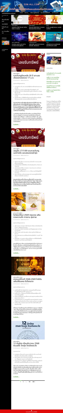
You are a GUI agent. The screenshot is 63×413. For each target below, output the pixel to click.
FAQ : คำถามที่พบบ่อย (5, 32)
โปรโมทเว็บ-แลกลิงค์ (5, 27)
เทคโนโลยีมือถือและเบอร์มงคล (8, 13)
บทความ (26, 12)
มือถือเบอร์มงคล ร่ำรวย (25, 80)
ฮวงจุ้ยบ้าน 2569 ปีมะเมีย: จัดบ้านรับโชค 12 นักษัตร (19, 28)
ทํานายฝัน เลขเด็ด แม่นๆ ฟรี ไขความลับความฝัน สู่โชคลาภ (19, 45)
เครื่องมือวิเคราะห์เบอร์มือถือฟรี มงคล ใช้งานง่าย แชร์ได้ (53, 45)
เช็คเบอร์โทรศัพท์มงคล (5, 20)
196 (29, 381)
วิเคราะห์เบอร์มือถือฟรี (45, 12)
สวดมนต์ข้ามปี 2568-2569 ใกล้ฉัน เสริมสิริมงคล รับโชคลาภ (27, 280)
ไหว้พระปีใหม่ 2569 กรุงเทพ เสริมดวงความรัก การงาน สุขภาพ (27, 216)
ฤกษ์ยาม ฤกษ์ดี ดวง (15, 25)
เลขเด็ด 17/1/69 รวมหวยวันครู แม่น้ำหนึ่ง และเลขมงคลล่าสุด (26, 152)
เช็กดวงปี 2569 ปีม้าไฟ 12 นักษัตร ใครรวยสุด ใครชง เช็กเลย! (36, 28)
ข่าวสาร (21, 12)
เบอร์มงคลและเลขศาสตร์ (32, 42)
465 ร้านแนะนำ (55, 12)
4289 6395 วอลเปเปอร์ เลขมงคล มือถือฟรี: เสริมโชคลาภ (36, 45)
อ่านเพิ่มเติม (16, 124)
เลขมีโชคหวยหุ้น (17, 42)
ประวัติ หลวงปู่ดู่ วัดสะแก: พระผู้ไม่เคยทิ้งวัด (53, 28)
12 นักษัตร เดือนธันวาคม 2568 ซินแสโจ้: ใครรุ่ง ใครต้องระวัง (26, 344)
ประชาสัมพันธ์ (5, 24)
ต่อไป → (34, 381)
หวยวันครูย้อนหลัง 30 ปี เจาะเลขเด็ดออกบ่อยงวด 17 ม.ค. (26, 76)
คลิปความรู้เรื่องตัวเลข (34, 12)
